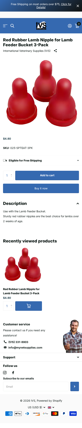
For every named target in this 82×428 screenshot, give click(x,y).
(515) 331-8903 (18, 342)
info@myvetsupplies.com (25, 347)
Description (15, 203)
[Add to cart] (28, 306)
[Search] (12, 26)
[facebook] (13, 372)
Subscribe (74, 386)
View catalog (5, 26)
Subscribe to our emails (18, 378)
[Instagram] (4, 372)
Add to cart (47, 175)
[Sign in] (70, 25)
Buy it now (41, 188)
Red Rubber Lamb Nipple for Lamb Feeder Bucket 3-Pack (21, 291)
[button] (12, 172)
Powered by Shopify (49, 400)
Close (78, 6)
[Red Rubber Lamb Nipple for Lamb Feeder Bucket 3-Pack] (22, 265)
